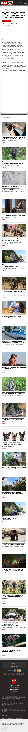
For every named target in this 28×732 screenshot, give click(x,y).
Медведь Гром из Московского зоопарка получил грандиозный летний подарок (13, 543)
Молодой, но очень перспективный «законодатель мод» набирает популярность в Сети (12, 188)
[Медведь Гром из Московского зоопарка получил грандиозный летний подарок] (14, 541)
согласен (4, 720)
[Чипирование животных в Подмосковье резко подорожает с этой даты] (14, 135)
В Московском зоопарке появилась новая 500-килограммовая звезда (14, 265)
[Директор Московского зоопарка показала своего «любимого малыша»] (14, 490)
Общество (4, 9)
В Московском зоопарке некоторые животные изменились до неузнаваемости (12, 518)
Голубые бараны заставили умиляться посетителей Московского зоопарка (13, 418)
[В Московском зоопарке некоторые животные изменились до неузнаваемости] (14, 515)
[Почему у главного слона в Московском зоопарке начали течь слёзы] (14, 237)
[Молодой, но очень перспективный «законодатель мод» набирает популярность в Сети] (14, 184)
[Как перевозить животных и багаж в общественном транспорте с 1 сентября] (14, 212)
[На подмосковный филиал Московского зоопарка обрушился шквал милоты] (14, 390)
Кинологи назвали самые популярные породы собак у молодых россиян (12, 443)
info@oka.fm (14, 690)
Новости (14, 663)
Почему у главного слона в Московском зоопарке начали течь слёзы (13, 239)
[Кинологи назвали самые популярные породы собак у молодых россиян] (14, 441)
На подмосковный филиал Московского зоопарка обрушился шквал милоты (13, 392)
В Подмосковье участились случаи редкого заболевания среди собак (12, 317)
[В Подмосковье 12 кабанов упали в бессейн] (14, 289)
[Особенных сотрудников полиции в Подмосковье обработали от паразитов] (14, 339)
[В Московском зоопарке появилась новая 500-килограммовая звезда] (14, 263)
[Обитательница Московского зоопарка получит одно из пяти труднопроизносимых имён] (14, 621)
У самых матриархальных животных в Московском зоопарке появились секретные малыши (13, 650)
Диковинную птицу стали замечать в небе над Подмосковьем (14, 367)
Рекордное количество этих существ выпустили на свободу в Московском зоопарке (12, 570)
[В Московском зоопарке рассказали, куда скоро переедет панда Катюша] (14, 465)
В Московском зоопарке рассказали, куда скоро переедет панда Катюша (14, 468)
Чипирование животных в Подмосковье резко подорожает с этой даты (13, 137)
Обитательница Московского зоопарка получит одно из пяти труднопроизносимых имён (13, 624)
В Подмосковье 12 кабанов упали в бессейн (12, 292)
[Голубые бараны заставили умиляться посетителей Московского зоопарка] (14, 416)
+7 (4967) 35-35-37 (14, 685)
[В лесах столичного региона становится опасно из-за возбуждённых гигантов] (14, 160)
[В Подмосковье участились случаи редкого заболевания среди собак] (14, 314)
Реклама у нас (14, 666)
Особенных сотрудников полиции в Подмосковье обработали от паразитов (13, 341)
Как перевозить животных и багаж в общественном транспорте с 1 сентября (13, 214)
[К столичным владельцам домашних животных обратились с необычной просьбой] (14, 593)
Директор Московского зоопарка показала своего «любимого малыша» (12, 493)
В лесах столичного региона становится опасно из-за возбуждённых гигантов (13, 162)
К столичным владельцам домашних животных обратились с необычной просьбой (12, 597)
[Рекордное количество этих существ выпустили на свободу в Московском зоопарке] (14, 567)
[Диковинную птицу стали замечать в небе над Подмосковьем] (14, 365)
